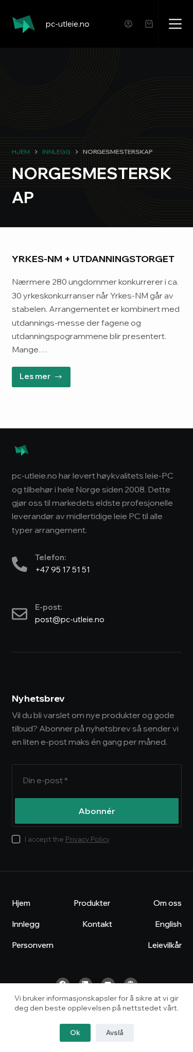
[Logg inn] (128, 24)
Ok (75, 1032)
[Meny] (175, 23)
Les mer (45, 374)
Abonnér (96, 811)
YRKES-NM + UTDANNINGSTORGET (93, 259)
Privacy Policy (87, 839)
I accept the (67, 839)
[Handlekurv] (149, 24)
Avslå (115, 1032)
